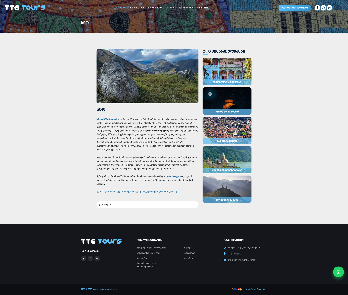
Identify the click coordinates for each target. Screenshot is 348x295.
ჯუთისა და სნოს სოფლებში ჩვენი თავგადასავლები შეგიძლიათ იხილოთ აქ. (137, 191)
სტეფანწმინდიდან (107, 119)
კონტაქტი (202, 7)
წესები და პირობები (256, 289)
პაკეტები (189, 258)
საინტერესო (185, 7)
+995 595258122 (235, 253)
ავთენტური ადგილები (149, 253)
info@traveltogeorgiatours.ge (242, 260)
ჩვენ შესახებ (137, 7)
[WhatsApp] (338, 272)
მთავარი (121, 7)
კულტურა (142, 258)
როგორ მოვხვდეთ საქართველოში (146, 265)
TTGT (83, 289)
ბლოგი (188, 247)
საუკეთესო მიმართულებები (152, 247)
